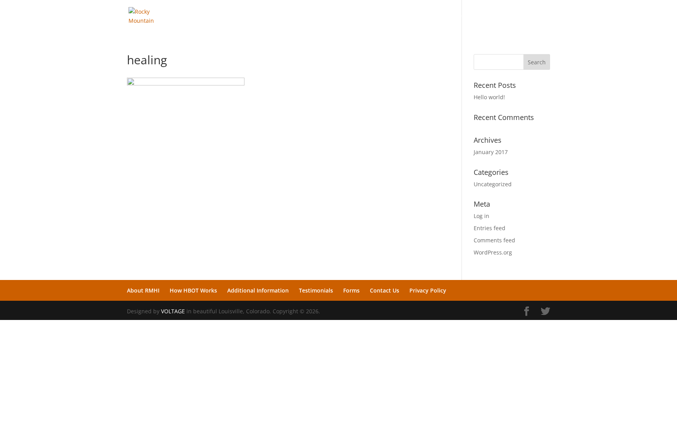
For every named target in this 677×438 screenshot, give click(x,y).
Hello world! (489, 97)
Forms (439, 16)
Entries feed (489, 228)
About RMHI (231, 16)
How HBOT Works (281, 16)
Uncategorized (493, 184)
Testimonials (404, 16)
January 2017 (491, 152)
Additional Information (346, 16)
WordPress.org (493, 252)
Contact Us (472, 16)
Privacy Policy (516, 16)
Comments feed (494, 240)
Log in (481, 216)
